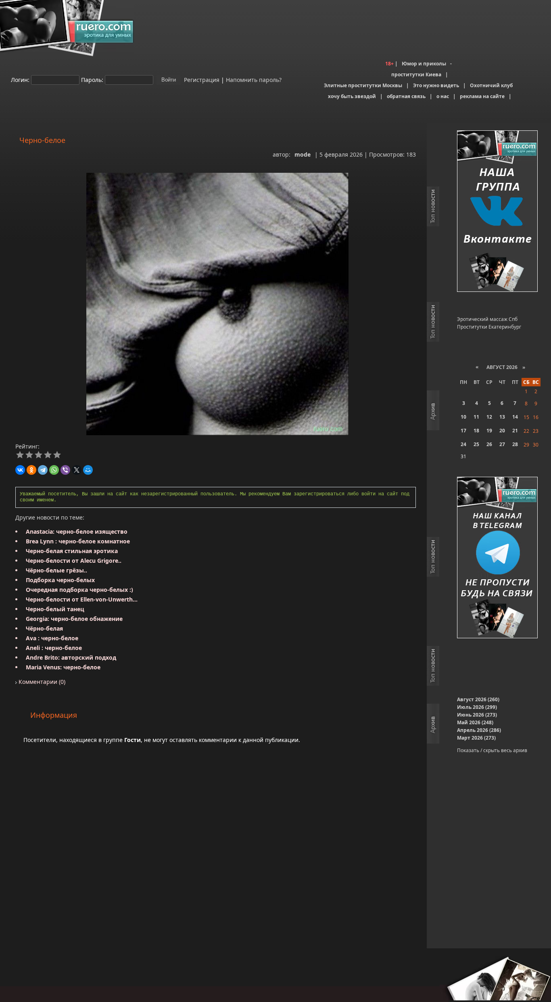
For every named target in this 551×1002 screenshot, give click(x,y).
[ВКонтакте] (20, 470)
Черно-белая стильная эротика (72, 551)
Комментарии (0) (41, 681)
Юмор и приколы (424, 63)
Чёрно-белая (44, 628)
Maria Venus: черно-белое (63, 667)
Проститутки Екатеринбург (489, 326)
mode (302, 154)
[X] (76, 470)
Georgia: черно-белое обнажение (74, 619)
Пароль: (92, 79)
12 (489, 416)
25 (476, 444)
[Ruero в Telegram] (497, 558)
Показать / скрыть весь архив (492, 750)
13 (502, 416)
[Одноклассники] (31, 470)
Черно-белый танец (55, 609)
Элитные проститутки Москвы (363, 85)
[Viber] (65, 470)
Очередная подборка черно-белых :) (79, 589)
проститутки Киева (416, 74)
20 (502, 430)
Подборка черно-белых (60, 580)
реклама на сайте (482, 96)
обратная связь (406, 96)
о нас (442, 96)
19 (489, 430)
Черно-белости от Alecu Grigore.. (73, 560)
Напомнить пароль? (254, 79)
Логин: (20, 79)
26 (489, 444)
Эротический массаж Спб (487, 319)
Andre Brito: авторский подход (71, 657)
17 (463, 430)
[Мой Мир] (88, 470)
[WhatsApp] (54, 470)
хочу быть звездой (352, 96)
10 (463, 416)
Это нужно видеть (436, 85)
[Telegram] (43, 470)
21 (515, 430)
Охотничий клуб (491, 85)
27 (502, 444)
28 (515, 444)
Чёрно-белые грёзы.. (56, 570)
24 (463, 444)
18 (476, 430)
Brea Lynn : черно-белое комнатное (78, 541)
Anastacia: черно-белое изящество (76, 531)
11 (476, 416)
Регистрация (200, 79)
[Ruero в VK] (497, 211)
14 (515, 416)
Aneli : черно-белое (54, 648)
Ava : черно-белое (52, 638)
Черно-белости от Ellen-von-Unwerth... (82, 599)
